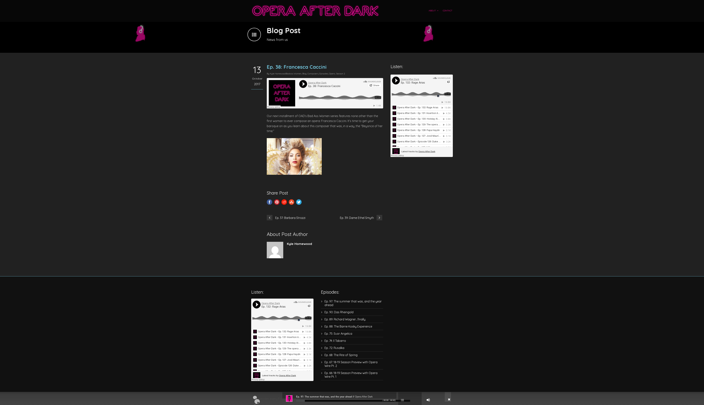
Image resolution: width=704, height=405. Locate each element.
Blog (304, 73)
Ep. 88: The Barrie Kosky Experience (348, 326)
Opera (332, 73)
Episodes (323, 73)
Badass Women (293, 73)
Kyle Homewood (278, 73)
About (432, 10)
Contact (447, 10)
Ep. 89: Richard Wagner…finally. (345, 319)
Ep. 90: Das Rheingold (338, 312)
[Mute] (428, 400)
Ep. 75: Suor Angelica (338, 333)
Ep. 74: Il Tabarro (335, 341)
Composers (312, 73)
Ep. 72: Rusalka (334, 348)
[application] (352, 398)
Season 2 (340, 73)
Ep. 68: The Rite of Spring (341, 355)
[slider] (353, 401)
